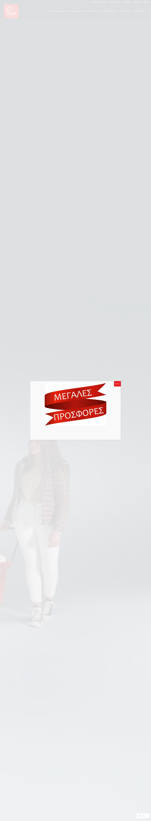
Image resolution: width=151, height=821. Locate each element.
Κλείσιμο (117, 384)
